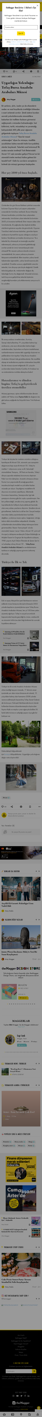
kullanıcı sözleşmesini (17, 42)
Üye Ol (21, 33)
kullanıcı (27, 42)
